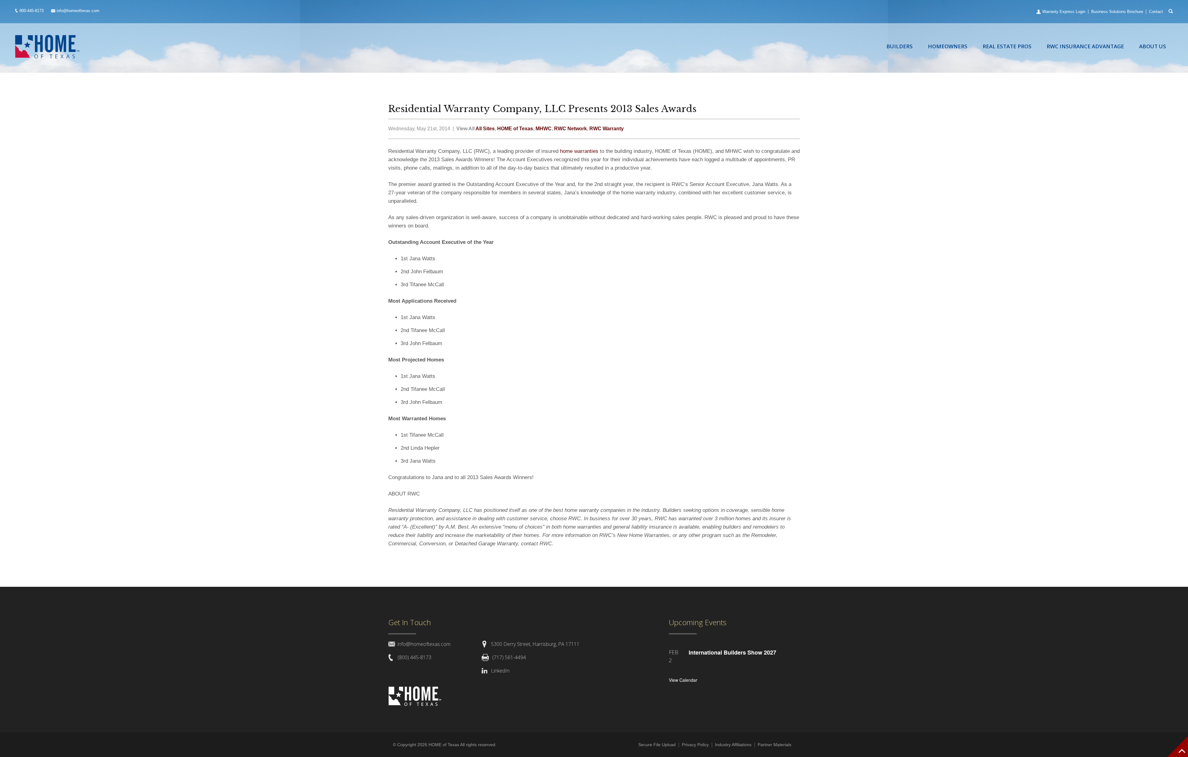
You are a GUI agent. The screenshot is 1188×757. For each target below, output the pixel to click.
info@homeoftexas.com (78, 10)
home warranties (580, 151)
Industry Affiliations (733, 744)
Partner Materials (774, 744)
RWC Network (570, 128)
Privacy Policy (695, 744)
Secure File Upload (657, 744)
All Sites (485, 128)
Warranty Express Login (1063, 11)
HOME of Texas (515, 128)
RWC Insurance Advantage (1085, 46)
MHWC (544, 128)
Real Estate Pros (1007, 46)
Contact (1156, 11)
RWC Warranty (606, 128)
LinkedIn (500, 670)
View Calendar (683, 680)
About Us (1152, 46)
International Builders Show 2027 (732, 652)
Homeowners (947, 46)
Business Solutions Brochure (1117, 11)
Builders (899, 46)
